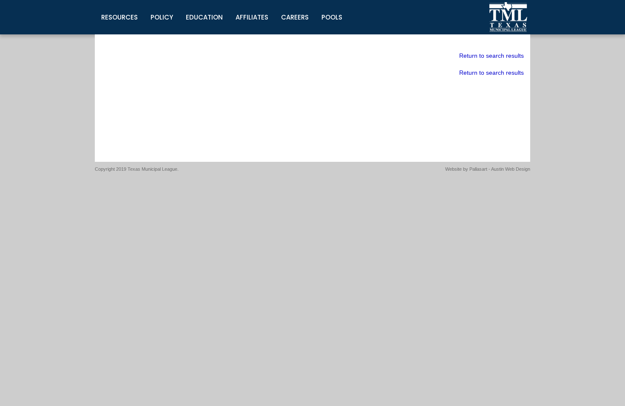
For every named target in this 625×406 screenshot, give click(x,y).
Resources (119, 17)
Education (204, 17)
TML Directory (508, 17)
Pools (331, 17)
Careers (295, 17)
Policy (162, 17)
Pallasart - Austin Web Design (499, 169)
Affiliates (252, 17)
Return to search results (491, 55)
